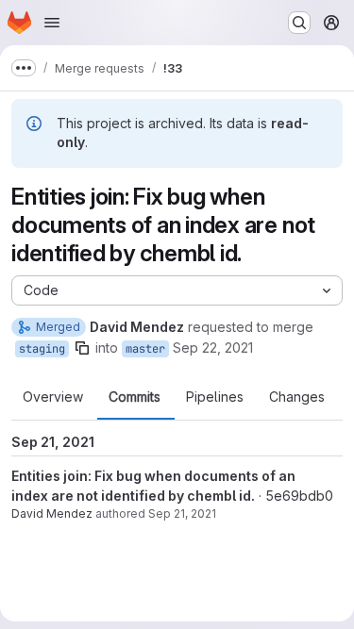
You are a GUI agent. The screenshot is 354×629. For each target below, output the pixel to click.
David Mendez (52, 513)
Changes (297, 397)
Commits (134, 397)
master (145, 348)
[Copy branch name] (82, 348)
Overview (53, 397)
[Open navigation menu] (52, 23)
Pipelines (215, 397)
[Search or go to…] (299, 22)
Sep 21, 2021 (182, 513)
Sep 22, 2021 (213, 347)
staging (42, 348)
